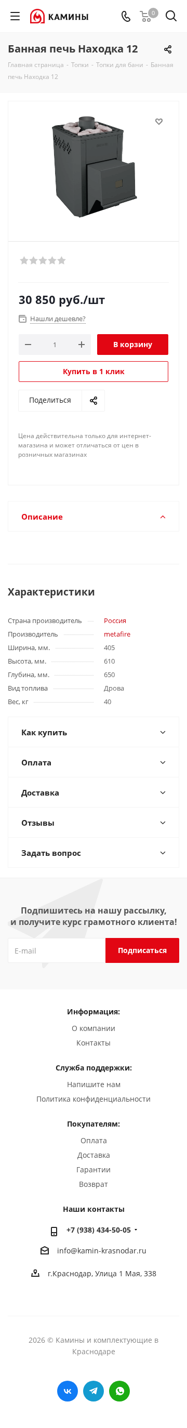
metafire (117, 634)
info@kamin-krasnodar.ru (101, 1250)
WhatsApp (119, 1391)
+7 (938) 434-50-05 (98, 1230)
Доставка (93, 1155)
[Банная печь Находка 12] (93, 166)
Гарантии (93, 1169)
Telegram (93, 1391)
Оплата (94, 1140)
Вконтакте (67, 1391)
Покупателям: (93, 1124)
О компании (93, 1028)
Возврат (93, 1184)
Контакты (93, 1043)
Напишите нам (94, 1084)
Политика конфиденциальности (93, 1099)
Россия (115, 620)
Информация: (93, 1011)
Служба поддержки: (94, 1068)
